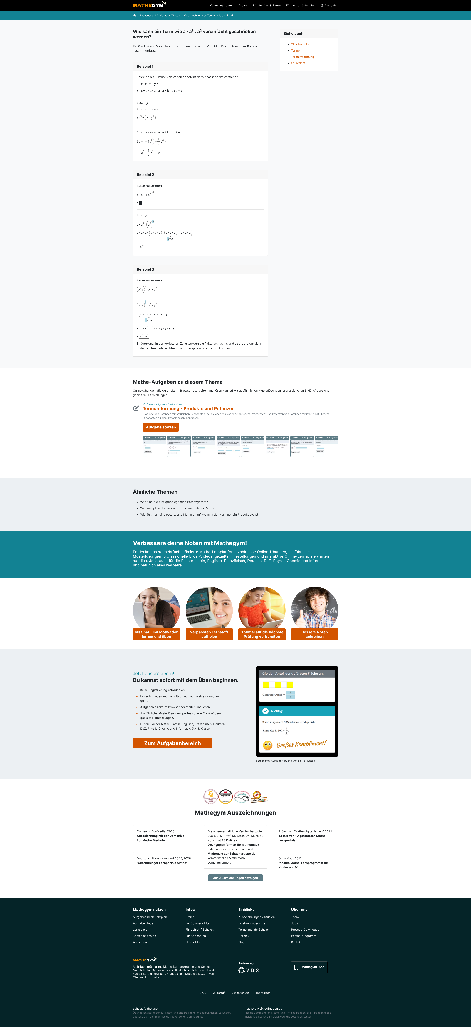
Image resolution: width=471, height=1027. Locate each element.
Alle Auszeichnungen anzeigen (235, 878)
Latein (147, 973)
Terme (295, 50)
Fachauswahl (148, 15)
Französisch (175, 973)
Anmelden (140, 942)
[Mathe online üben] (145, 960)
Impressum (263, 993)
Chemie (138, 977)
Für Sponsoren (196, 936)
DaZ (201, 973)
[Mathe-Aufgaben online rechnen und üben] (149, 5)
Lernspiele (140, 929)
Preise (190, 917)
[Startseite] (134, 15)
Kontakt (296, 942)
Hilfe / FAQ (193, 942)
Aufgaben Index (144, 923)
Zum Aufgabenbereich (172, 743)
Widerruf (219, 993)
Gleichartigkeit (301, 44)
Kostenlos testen (144, 936)
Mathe (163, 15)
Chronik (243, 936)
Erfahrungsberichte (251, 923)
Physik (210, 973)
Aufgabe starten (161, 427)
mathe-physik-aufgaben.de (263, 1008)
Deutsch (191, 973)
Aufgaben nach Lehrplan (150, 917)
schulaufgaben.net (145, 1008)
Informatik (152, 977)
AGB (203, 993)
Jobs (294, 923)
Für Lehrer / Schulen (200, 929)
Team (295, 917)
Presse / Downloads (305, 929)
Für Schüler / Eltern (199, 923)
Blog (241, 942)
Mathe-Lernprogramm (178, 966)
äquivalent (298, 63)
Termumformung (302, 57)
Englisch (159, 973)
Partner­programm (303, 936)
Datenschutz (240, 993)
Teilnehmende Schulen (253, 929)
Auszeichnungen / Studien (256, 917)
